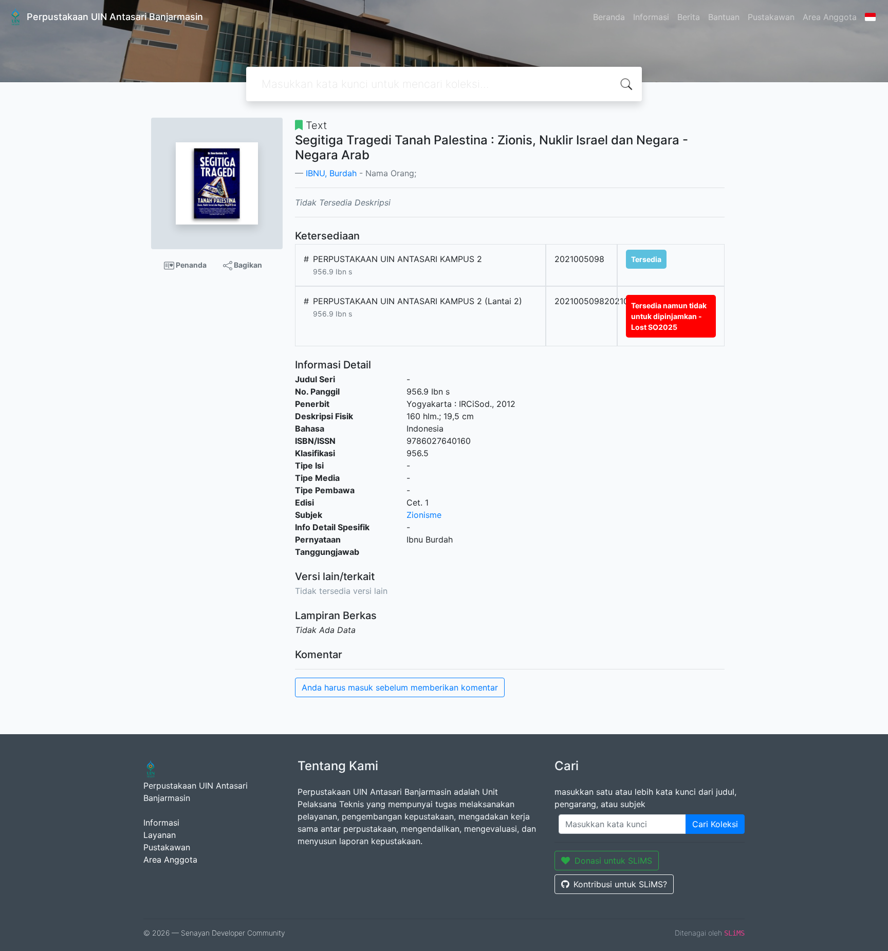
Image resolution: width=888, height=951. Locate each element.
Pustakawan (771, 17)
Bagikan (247, 264)
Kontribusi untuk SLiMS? (620, 884)
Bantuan (723, 17)
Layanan (159, 835)
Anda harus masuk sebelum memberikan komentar (400, 687)
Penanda (190, 264)
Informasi (651, 17)
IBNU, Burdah (331, 173)
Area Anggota (830, 17)
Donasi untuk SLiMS (613, 860)
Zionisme (423, 515)
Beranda (609, 17)
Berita (688, 17)
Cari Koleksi (715, 824)
